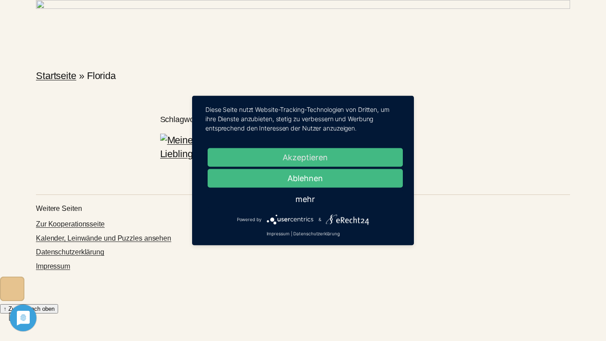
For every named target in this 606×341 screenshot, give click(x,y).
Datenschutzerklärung (70, 252)
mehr (305, 199)
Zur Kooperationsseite (70, 224)
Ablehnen (305, 178)
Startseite (56, 75)
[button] (12, 289)
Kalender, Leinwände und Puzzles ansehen (103, 238)
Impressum (53, 266)
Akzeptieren (305, 157)
